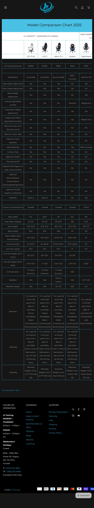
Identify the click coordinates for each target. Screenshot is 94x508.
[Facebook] (79, 409)
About (29, 412)
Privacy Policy (55, 433)
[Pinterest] (84, 409)
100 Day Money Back (58, 412)
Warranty (53, 416)
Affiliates (30, 431)
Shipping (53, 424)
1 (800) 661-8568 (13, 471)
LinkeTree (30, 444)
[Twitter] (73, 409)
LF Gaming (14, 490)
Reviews (29, 440)
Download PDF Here (10, 390)
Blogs (28, 435)
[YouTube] (79, 416)
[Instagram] (73, 416)
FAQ (51, 420)
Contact (52, 429)
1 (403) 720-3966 (12, 468)
